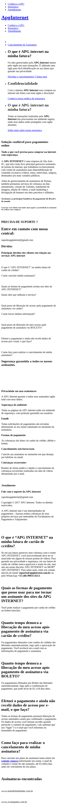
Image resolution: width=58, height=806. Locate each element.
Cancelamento (22, 44)
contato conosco (10, 761)
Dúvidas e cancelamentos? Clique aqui (27, 76)
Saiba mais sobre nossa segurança (25, 130)
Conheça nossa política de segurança (26, 98)
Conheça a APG (16, 4)
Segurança (13, 6)
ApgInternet (15, 17)
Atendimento (14, 9)
